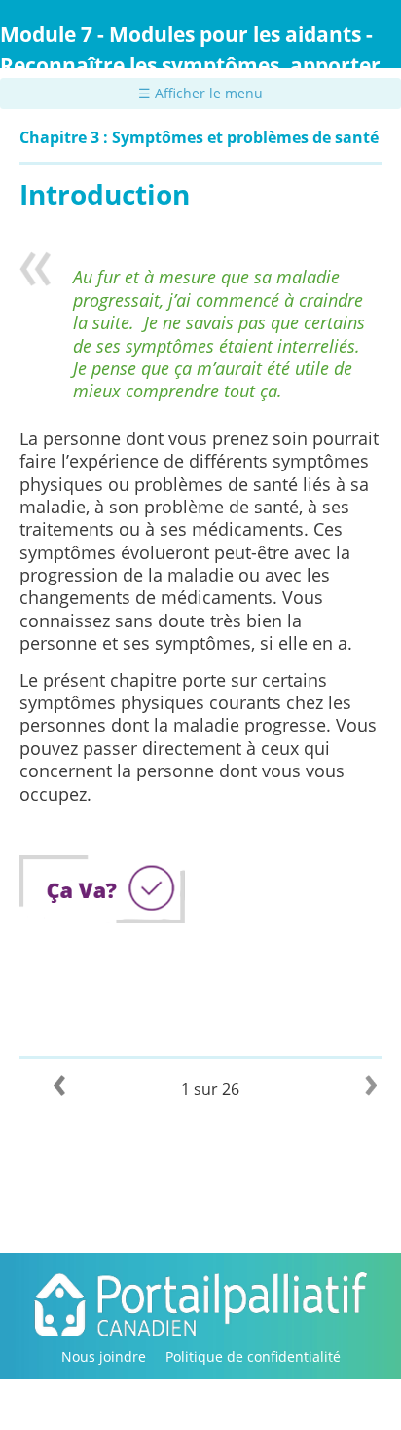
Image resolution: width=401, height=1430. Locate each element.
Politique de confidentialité (253, 1356)
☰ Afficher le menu (200, 93)
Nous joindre (103, 1356)
